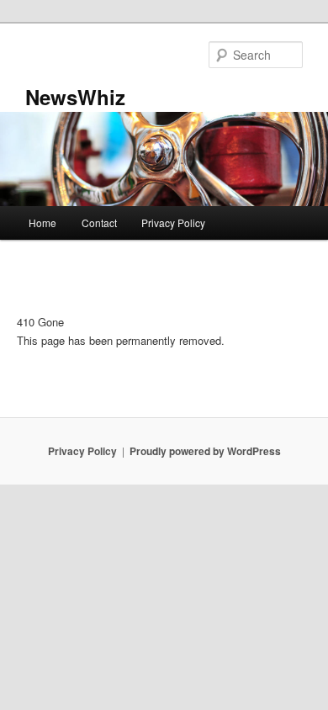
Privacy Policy (173, 222)
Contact (99, 222)
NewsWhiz (75, 96)
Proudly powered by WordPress (205, 450)
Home (42, 222)
